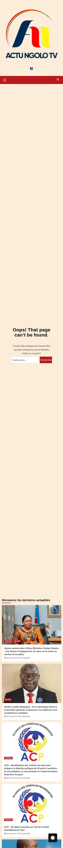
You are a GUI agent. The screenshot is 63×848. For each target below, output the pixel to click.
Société (17, 641)
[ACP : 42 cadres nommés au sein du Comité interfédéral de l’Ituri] (31, 803)
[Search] (58, 79)
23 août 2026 (25, 658)
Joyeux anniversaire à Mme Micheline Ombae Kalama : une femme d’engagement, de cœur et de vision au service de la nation (31, 651)
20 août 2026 (25, 778)
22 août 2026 (25, 716)
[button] (5, 79)
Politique (8, 641)
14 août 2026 (25, 833)
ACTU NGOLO (11, 658)
